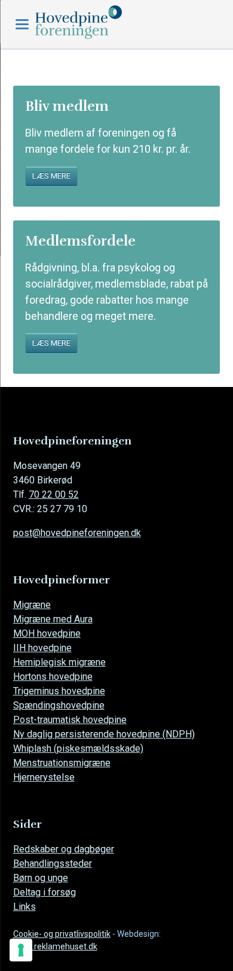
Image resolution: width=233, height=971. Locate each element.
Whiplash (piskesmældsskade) (78, 748)
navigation (22, 24)
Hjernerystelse (44, 777)
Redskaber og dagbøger (63, 849)
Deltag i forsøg (44, 892)
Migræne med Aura (53, 619)
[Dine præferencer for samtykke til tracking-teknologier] (21, 950)
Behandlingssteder (52, 863)
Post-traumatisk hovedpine (70, 719)
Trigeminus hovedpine (59, 691)
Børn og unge (40, 878)
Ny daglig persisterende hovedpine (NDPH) (104, 734)
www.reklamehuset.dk (55, 946)
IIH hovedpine (42, 648)
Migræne (32, 604)
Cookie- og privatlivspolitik (62, 934)
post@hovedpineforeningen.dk (77, 533)
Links (24, 906)
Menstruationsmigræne (62, 763)
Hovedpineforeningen (104, 22)
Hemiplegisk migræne (59, 662)
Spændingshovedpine (59, 705)
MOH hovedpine (47, 633)
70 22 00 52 (54, 494)
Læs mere (51, 175)
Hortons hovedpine (53, 676)
